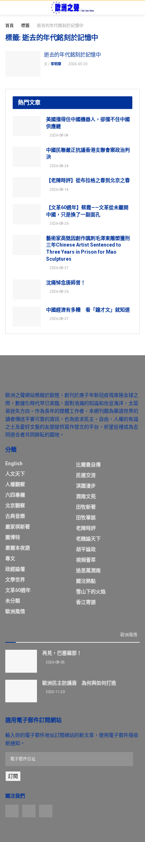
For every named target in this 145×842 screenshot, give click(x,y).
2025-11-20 (55, 692)
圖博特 (12, 537)
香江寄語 (86, 602)
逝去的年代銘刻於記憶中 (60, 25)
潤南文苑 (86, 496)
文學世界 (15, 579)
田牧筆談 (86, 517)
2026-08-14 (59, 190)
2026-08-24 (59, 166)
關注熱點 (86, 581)
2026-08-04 (59, 135)
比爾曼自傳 (88, 464)
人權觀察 (15, 484)
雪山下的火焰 (91, 591)
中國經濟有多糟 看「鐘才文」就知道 (88, 310)
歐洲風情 (15, 611)
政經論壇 (15, 569)
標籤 (25, 25)
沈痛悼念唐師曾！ (66, 282)
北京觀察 (15, 505)
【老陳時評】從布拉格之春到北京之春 (88, 180)
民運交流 (86, 475)
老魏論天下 (88, 538)
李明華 (56, 64)
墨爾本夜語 (17, 548)
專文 (10, 558)
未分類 (12, 601)
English (14, 463)
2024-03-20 (77, 64)
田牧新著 (86, 507)
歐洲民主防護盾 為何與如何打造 (79, 683)
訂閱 (13, 776)
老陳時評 (86, 528)
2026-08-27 (59, 268)
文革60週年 (18, 590)
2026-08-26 (59, 223)
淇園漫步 (86, 486)
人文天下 (15, 474)
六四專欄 (15, 495)
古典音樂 (15, 516)
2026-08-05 (55, 662)
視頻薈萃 (86, 560)
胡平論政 (86, 549)
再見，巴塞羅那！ (62, 653)
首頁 (9, 25)
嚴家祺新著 (17, 526)
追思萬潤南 (88, 570)
